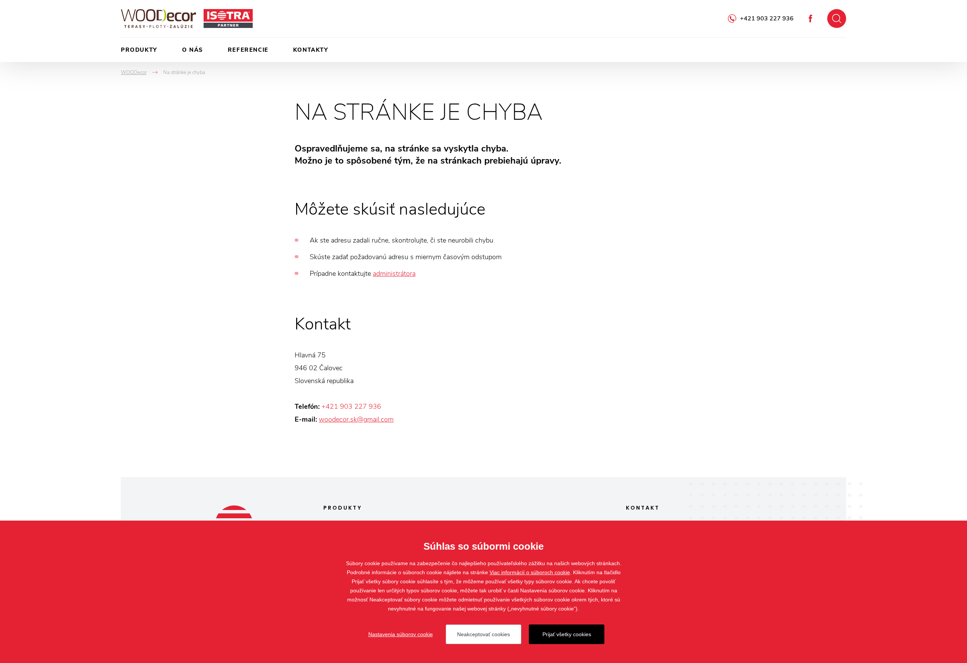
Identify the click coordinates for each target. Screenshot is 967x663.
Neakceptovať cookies (483, 634)
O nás (192, 50)
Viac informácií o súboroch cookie (530, 572)
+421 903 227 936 (767, 18)
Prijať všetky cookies (566, 634)
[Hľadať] (836, 18)
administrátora (394, 273)
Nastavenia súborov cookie (400, 634)
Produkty (139, 50)
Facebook (810, 18)
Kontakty (311, 50)
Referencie (248, 50)
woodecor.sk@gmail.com (356, 419)
